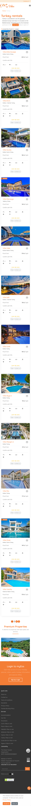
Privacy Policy (7, 800)
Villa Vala (6, 248)
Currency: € (26, 1)
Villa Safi (6, 297)
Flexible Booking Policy (7, 708)
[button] (3, 39)
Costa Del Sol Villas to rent (9, 740)
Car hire (3, 718)
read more (15, 24)
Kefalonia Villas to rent (7, 732)
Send (27, 769)
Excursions (4, 721)
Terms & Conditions (6, 700)
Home (4, 11)
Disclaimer (4, 703)
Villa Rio (6, 491)
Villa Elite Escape (9, 52)
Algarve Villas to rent (7, 743)
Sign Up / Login (15, 680)
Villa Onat (6, 540)
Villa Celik (6, 346)
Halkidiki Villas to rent (7, 729)
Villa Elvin (6, 101)
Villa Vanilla (7, 589)
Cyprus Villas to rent (7, 735)
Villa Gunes (7, 150)
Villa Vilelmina (8, 652)
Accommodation (6, 715)
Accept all (6, 803)
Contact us (4, 697)
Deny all (14, 803)
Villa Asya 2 (7, 396)
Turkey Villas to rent (7, 737)
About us (3, 694)
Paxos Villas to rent (6, 726)
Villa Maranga (8, 199)
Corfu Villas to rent (6, 723)
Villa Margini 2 (8, 442)
